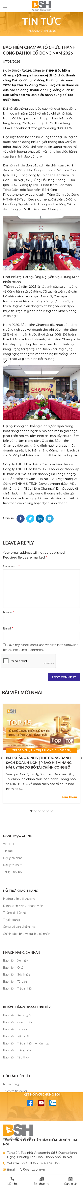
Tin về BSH (51, 30)
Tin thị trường (42, 750)
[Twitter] (30, 519)
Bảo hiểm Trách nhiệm (18, 988)
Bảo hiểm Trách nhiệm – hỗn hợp (26, 1043)
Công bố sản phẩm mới (19, 927)
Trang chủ (32, 30)
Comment (11, 566)
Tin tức (7, 851)
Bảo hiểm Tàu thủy (16, 1057)
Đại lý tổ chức (12, 865)
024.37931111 (22, 1163)
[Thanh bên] (5, 361)
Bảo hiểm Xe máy (15, 960)
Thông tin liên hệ (14, 913)
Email (8, 628)
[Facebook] (21, 519)
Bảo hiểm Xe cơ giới (17, 1015)
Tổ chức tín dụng (15, 1091)
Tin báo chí (20, 750)
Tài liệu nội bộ (12, 872)
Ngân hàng (11, 1084)
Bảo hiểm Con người (17, 1022)
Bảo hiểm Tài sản (15, 981)
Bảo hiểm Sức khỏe (16, 974)
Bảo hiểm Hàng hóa (17, 1050)
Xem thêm (69, 797)
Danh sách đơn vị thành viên (23, 906)
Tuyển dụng (11, 920)
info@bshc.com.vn (31, 1169)
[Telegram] (50, 519)
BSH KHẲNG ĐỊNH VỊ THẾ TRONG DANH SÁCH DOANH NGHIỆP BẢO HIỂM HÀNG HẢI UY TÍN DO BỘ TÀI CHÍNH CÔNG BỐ (39, 763)
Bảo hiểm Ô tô (13, 967)
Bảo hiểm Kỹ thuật (16, 1036)
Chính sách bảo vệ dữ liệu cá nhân (26, 934)
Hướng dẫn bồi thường (19, 899)
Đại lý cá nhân (13, 858)
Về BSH (8, 844)
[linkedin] (40, 519)
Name (8, 612)
